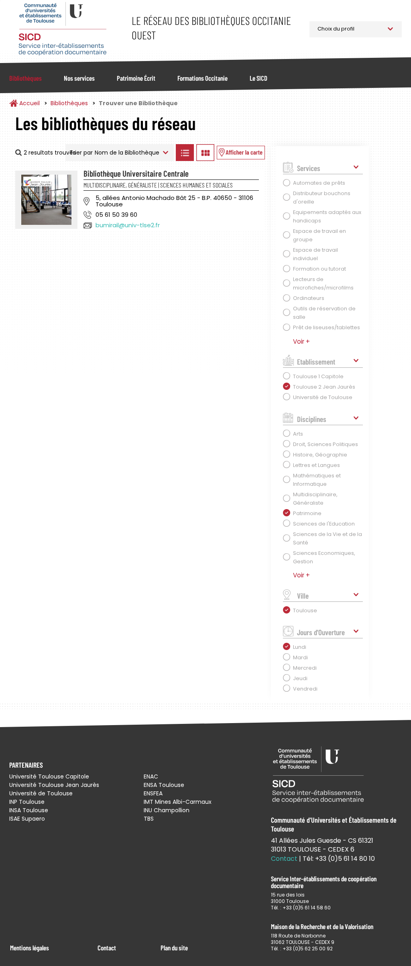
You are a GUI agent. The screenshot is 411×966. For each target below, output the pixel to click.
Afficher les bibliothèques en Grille (205, 152)
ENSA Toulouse (164, 785)
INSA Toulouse (28, 810)
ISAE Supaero (27, 819)
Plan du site (174, 948)
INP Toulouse (27, 802)
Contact (107, 948)
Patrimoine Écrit (136, 78)
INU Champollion (166, 810)
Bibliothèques (25, 78)
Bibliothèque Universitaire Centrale (136, 173)
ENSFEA (153, 793)
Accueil (29, 103)
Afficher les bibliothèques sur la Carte (241, 152)
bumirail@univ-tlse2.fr (128, 225)
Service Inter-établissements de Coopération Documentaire (62, 29)
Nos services (79, 78)
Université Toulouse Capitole (49, 776)
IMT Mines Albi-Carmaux (178, 802)
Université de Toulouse (41, 793)
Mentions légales (29, 948)
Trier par (81, 152)
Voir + (301, 341)
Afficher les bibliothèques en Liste (185, 152)
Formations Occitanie (202, 78)
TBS (149, 819)
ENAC (151, 776)
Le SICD (258, 78)
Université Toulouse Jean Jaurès (54, 785)
